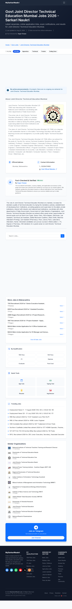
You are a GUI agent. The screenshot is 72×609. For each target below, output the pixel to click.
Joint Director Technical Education (23, 506)
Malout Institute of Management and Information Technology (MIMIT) (34, 482)
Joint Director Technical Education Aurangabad (27, 511)
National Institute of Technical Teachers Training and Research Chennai (35, 447)
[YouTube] (20, 570)
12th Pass (50, 355)
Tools (59, 573)
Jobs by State (46, 566)
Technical (35, 51)
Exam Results (62, 560)
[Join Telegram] (11, 570)
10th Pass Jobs (31, 557)
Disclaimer (58, 593)
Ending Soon (52, 51)
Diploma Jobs (30, 566)
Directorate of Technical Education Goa (25, 457)
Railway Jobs (46, 560)
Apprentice (25, 51)
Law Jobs (29, 573)
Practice (60, 576)
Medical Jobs (46, 577)
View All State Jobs (36, 339)
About (46, 593)
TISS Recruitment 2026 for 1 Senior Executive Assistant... (26, 303)
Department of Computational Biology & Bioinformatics (29, 487)
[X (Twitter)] (25, 570)
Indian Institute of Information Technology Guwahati (29, 477)
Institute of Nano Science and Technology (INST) (28, 491)
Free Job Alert (46, 580)
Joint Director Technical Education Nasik (25, 462)
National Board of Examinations (22, 516)
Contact (64, 593)
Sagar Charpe (22, 183)
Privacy (51, 593)
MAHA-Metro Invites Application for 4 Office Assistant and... (27, 326)
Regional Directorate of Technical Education (26, 472)
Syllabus (60, 566)
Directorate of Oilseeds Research (23, 501)
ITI (21, 359)
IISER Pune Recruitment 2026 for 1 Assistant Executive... (26, 309)
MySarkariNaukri (12, 2)
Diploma (50, 359)
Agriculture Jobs (47, 569)
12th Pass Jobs (31, 560)
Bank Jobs (45, 557)
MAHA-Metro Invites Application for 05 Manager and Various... (28, 332)
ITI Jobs (29, 563)
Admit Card (61, 557)
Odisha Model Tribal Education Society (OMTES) (27, 496)
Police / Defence (47, 563)
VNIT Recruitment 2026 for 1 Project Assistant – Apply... (26, 321)
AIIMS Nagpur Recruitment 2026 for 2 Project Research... (26, 315)
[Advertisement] (36, 69)
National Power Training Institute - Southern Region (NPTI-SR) (32, 467)
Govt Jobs (14, 45)
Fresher (43, 51)
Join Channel (36, 538)
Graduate (22, 363)
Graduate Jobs (31, 576)
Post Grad (50, 363)
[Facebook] (7, 570)
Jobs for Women (47, 574)
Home (7, 45)
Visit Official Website (48, 169)
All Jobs (16, 51)
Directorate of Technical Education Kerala (25, 452)
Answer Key (61, 563)
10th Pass (22, 355)
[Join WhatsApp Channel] (16, 570)
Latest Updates (46, 572)
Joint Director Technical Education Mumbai (34, 45)
